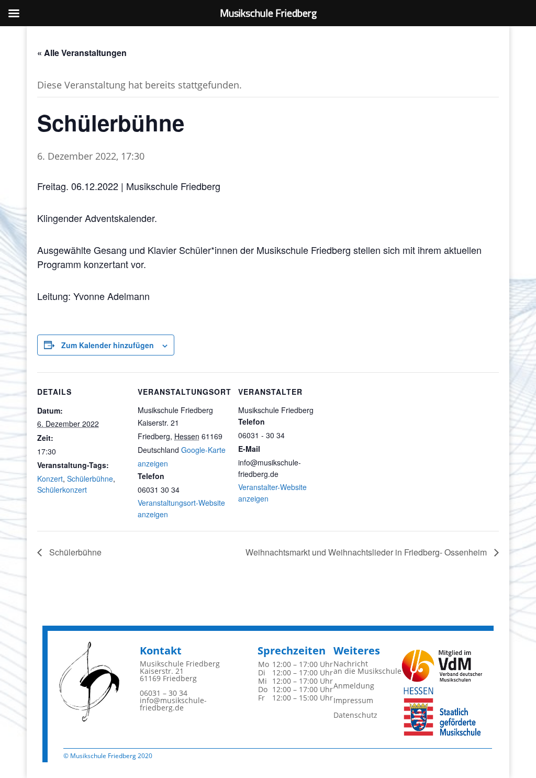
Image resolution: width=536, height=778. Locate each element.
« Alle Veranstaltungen (82, 53)
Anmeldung (353, 686)
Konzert (50, 478)
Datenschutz (355, 715)
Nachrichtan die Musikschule (367, 667)
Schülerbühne (90, 478)
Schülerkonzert (62, 489)
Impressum (353, 700)
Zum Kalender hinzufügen (107, 345)
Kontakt (161, 650)
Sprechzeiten (292, 650)
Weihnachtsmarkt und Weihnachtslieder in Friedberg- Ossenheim (367, 552)
